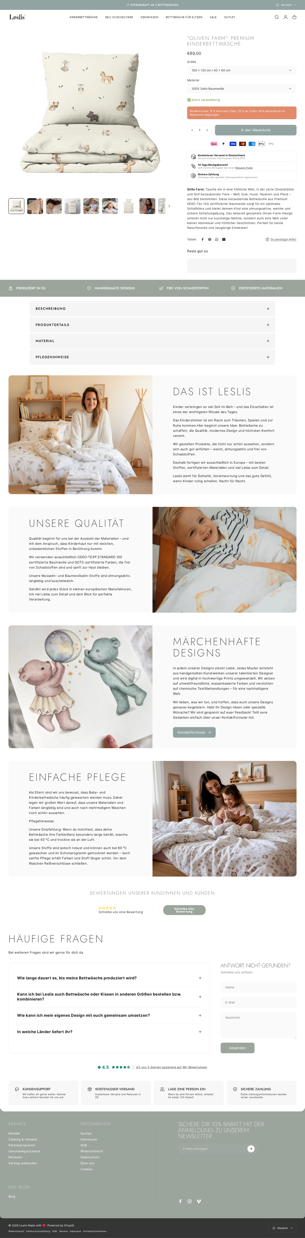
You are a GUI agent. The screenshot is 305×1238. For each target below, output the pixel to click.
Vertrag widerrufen (22, 1163)
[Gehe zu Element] (16, 206)
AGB (83, 1145)
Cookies (86, 1169)
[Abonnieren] (251, 1148)
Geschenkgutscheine (24, 1151)
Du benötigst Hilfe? (284, 239)
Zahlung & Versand (22, 1139)
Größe (191, 62)
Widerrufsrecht (91, 1151)
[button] (70, 1205)
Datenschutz (90, 1157)
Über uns (87, 1163)
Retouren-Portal (244, 167)
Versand (63, 1231)
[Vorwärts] (163, 121)
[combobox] (286, 5)
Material (193, 80)
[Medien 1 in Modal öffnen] (90, 113)
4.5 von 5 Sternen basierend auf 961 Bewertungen (171, 1067)
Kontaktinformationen (94, 1231)
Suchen (86, 1133)
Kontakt (14, 1133)
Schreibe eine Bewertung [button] (184, 910)
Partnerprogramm (21, 1145)
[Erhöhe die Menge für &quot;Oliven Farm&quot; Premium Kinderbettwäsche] (208, 130)
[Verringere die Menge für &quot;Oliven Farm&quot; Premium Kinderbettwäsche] (191, 130)
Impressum (88, 1139)
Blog (11, 1196)
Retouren (15, 1157)
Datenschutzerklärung (38, 1231)
